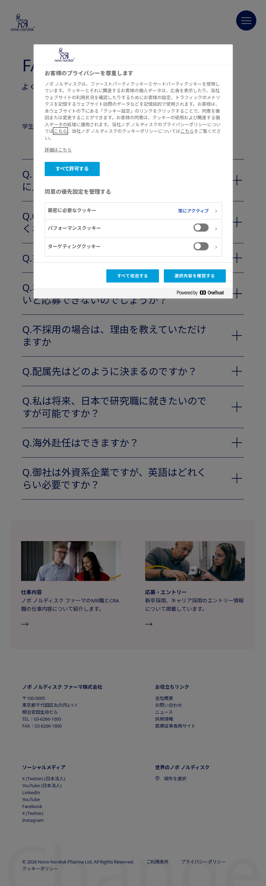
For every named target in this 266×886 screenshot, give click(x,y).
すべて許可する (72, 168)
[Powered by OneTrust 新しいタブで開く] (203, 294)
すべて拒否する (132, 276)
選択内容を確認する (195, 276)
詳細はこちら (58, 150)
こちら (60, 131)
